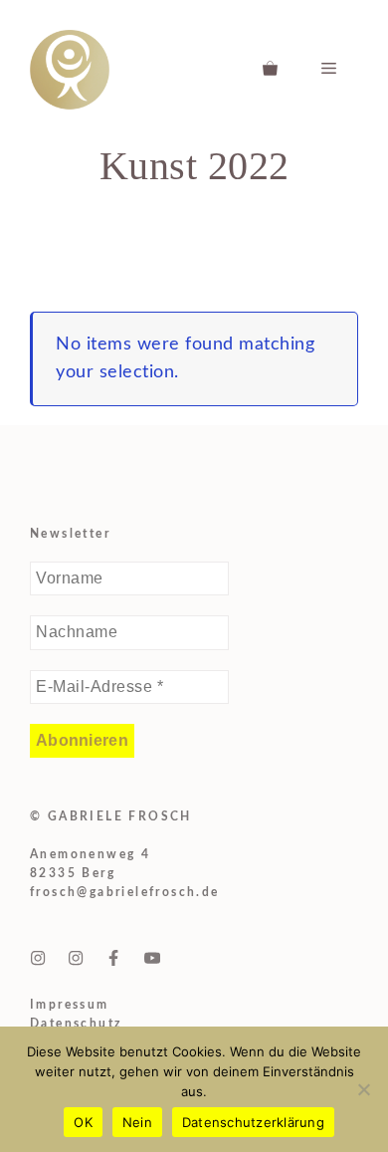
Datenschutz (76, 1024)
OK (83, 1122)
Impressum (69, 1005)
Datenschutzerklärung (253, 1122)
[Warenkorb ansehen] (270, 70)
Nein (137, 1122)
